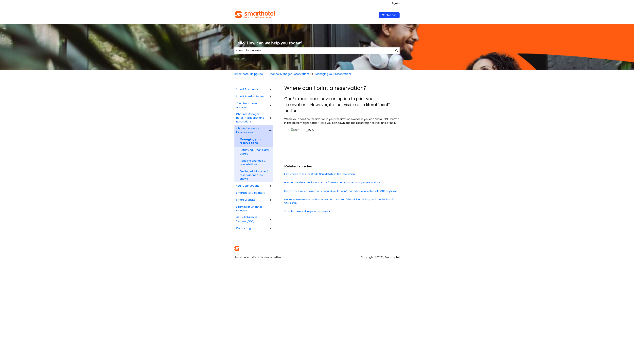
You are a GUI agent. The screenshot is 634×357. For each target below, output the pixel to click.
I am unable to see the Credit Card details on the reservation (319, 174)
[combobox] (313, 50)
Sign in (395, 3)
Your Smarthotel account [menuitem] (246, 105)
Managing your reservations (333, 74)
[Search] (396, 50)
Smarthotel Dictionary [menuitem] (250, 193)
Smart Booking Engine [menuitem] (250, 96)
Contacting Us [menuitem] (245, 228)
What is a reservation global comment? (307, 211)
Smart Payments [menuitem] (247, 89)
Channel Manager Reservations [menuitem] (247, 130)
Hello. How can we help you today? (268, 43)
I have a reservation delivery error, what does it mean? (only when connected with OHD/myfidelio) (341, 191)
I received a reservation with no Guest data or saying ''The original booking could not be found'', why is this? (339, 201)
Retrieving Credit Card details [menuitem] (254, 152)
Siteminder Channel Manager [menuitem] (249, 208)
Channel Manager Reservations (289, 74)
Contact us (389, 15)
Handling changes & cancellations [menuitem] (252, 162)
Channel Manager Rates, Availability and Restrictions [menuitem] (250, 117)
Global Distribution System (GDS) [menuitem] (248, 219)
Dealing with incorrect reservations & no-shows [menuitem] (254, 175)
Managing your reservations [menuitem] (251, 141)
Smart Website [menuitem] (246, 200)
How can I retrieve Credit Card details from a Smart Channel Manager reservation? (332, 182)
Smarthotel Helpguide (248, 74)
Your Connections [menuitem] (247, 186)
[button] (270, 89)
